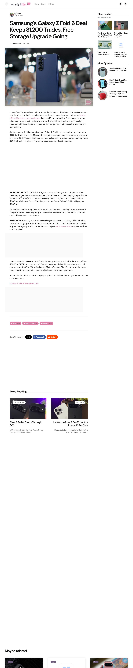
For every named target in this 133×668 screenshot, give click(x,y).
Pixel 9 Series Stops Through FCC (26, 424)
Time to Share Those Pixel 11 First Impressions (121, 35)
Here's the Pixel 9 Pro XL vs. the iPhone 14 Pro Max (70, 424)
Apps (53, 662)
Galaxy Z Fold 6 (31, 323)
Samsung (47, 323)
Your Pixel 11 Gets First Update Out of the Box (118, 69)
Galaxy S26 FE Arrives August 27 (103, 53)
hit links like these (64, 226)
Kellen (18, 14)
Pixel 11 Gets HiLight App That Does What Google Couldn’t (105, 35)
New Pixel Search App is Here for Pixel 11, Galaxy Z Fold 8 (120, 54)
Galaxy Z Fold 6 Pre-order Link (24, 283)
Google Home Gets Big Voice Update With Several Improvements (118, 94)
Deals (16, 323)
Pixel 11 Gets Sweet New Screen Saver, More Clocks (118, 82)
